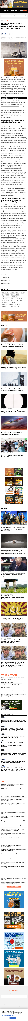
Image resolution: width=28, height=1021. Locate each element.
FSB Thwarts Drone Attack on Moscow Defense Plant (11, 788)
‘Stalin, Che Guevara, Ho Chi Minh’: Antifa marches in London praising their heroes (12, 619)
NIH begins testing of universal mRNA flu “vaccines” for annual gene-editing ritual (12, 345)
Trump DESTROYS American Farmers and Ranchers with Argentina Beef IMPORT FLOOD (13, 737)
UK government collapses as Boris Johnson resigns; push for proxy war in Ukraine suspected (13, 574)
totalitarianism (10, 39)
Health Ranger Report (6, 714)
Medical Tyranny (5, 300)
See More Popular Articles (14, 886)
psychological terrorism (7, 304)
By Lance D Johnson (4, 30)
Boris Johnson (5, 37)
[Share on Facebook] (5, 34)
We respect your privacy (14, 999)
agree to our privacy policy (8, 1015)
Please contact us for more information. (8, 696)
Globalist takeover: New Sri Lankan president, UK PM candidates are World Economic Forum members (13, 529)
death (11, 37)
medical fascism (19, 38)
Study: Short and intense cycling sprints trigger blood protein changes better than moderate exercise (13, 883)
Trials (14, 39)
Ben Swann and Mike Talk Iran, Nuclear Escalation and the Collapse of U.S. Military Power (13, 762)
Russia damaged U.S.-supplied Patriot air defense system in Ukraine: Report (12, 433)
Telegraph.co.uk (5, 274)
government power (21, 37)
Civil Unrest (7, 20)
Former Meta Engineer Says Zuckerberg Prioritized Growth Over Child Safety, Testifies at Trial (12, 785)
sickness (6, 39)
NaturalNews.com (5, 280)
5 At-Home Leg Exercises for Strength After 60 (10, 870)
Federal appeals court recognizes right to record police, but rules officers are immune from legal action (13, 821)
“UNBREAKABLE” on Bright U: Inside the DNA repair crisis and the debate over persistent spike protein (13, 804)
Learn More (5, 1017)
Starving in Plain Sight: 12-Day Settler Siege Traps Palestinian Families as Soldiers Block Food (13, 838)
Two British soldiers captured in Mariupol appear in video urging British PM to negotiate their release (12, 641)
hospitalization (7, 38)
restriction (3, 39)
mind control (5, 302)
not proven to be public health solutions (10, 218)
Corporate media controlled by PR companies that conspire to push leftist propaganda (13, 389)
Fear (15, 37)
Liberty (15, 38)
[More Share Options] (11, 34)
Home (2, 20)
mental (12, 300)
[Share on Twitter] (8, 34)
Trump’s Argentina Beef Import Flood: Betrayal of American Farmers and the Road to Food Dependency (12, 830)
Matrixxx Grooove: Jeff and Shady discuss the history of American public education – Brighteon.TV (12, 455)
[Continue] (25, 996)
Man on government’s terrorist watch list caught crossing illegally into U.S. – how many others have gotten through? (13, 367)
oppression (12, 302)
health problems (5, 296)
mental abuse (19, 300)
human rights (12, 38)
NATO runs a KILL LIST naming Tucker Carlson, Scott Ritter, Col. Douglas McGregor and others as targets (13, 411)
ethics (13, 37)
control (9, 37)
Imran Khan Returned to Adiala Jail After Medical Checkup (12, 796)
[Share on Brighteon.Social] (2, 34)
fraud (17, 37)
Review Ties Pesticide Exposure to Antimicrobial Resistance (13, 842)
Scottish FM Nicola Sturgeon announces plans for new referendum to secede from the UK (12, 597)
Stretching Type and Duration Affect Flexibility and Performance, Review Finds (11, 846)
